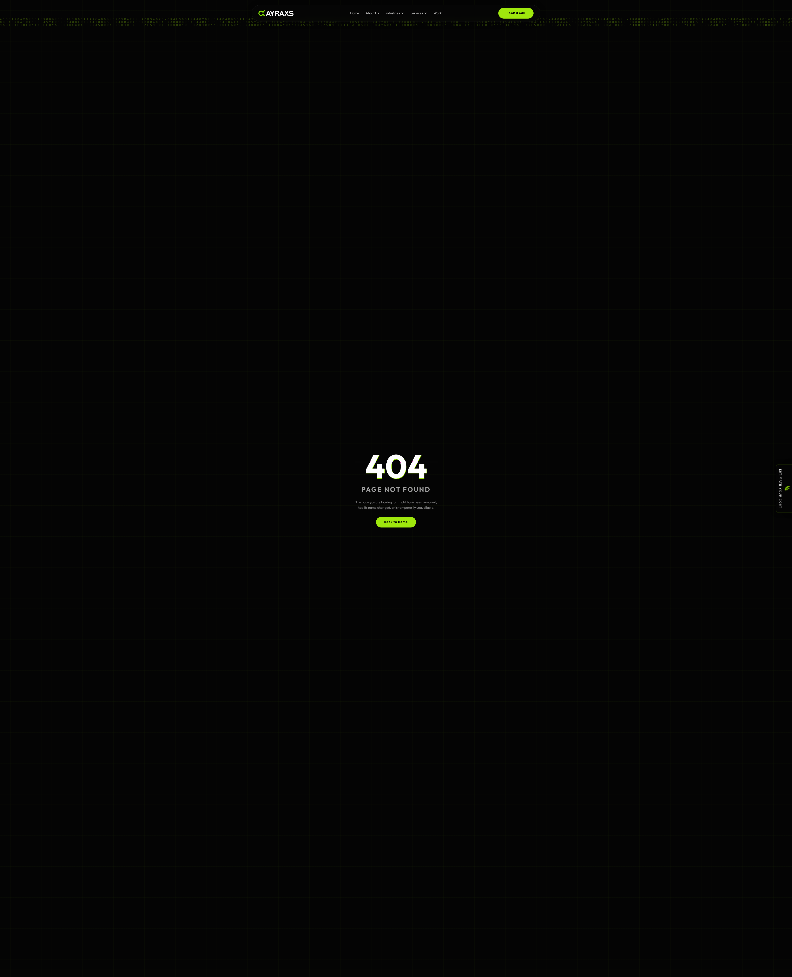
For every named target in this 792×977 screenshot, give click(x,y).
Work (438, 13)
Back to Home (396, 522)
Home (354, 13)
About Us (372, 13)
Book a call (516, 13)
